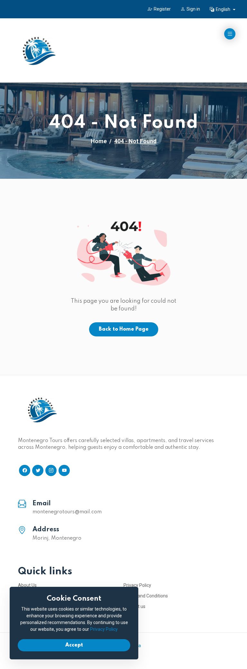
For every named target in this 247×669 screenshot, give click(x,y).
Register (162, 9)
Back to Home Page (124, 329)
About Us (27, 585)
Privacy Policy (137, 585)
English (223, 9)
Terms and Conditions (146, 595)
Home (99, 141)
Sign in (193, 9)
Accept (74, 645)
